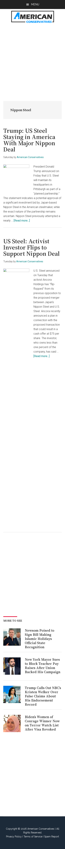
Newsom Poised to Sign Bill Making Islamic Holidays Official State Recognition (39, 638)
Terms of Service (33, 836)
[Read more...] (22, 220)
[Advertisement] (32, 60)
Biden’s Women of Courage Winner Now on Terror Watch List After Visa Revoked (42, 723)
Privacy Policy (14, 836)
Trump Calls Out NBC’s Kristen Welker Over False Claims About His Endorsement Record (43, 696)
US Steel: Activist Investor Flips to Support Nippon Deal (31, 247)
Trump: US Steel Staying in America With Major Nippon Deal (29, 140)
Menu (35, 4)
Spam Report (51, 836)
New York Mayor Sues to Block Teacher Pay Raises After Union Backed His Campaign (42, 665)
